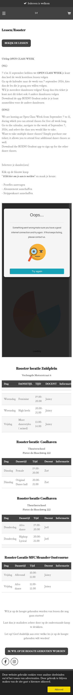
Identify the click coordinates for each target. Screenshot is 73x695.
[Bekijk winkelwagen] (69, 13)
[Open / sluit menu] (4, 13)
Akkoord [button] (59, 689)
